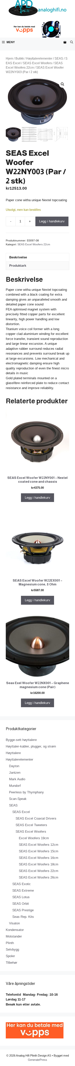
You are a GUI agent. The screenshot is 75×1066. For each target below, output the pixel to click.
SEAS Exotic (21, 884)
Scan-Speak (18, 799)
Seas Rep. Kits (23, 917)
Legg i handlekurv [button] (37, 497)
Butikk (19, 58)
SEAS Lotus (21, 897)
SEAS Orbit (20, 903)
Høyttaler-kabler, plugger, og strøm (31, 746)
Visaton (14, 923)
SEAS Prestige (23, 910)
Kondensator (15, 930)
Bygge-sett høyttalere (21, 740)
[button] (71, 42)
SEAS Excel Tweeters (31, 825)
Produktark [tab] (17, 265)
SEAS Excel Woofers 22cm (34, 244)
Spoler (10, 956)
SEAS (59, 58)
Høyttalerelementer (39, 58)
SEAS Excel (21, 812)
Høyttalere (13, 753)
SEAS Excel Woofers (37, 63)
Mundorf (15, 786)
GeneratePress (37, 1059)
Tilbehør (11, 962)
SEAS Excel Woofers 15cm (38, 851)
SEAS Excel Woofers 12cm (38, 845)
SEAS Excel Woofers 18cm (38, 864)
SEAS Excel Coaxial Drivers (36, 818)
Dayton (14, 766)
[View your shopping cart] (65, 42)
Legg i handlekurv (52, 221)
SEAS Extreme (23, 890)
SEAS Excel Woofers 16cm (38, 858)
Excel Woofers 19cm (34, 838)
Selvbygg (12, 949)
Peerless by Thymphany (26, 792)
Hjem (9, 58)
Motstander (14, 936)
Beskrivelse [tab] (18, 257)
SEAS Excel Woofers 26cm (38, 877)
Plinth (10, 943)
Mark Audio (17, 779)
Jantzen (14, 772)
